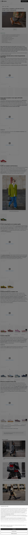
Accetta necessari (14, 531)
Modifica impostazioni (14, 533)
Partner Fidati (11, 521)
